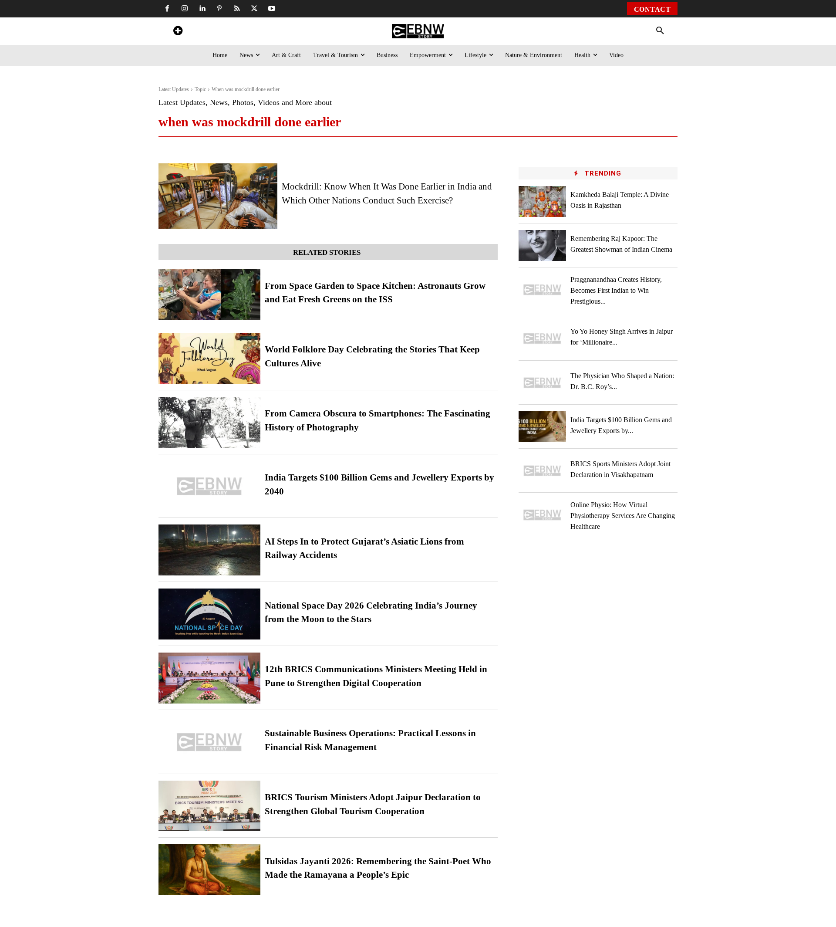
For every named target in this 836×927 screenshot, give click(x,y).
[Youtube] (271, 8)
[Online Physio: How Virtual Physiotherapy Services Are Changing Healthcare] (542, 514)
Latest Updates (173, 89)
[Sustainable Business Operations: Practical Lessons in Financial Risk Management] (209, 742)
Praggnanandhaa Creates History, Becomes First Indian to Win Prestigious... (616, 290)
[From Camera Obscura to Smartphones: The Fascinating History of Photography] (209, 422)
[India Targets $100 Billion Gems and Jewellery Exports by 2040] (209, 486)
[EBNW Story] (418, 31)
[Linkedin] (202, 8)
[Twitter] (254, 8)
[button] (660, 31)
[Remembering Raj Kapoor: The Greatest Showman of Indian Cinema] (542, 245)
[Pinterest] (219, 8)
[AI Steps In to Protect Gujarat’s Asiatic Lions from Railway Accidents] (209, 549)
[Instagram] (184, 8)
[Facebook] (167, 8)
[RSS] (237, 8)
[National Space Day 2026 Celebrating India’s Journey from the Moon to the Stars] (209, 614)
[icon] (177, 32)
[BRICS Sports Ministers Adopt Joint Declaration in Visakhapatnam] (542, 470)
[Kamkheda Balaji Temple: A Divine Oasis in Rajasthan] (542, 201)
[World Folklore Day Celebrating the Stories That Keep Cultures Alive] (209, 358)
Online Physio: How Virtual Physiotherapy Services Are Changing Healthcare (622, 515)
